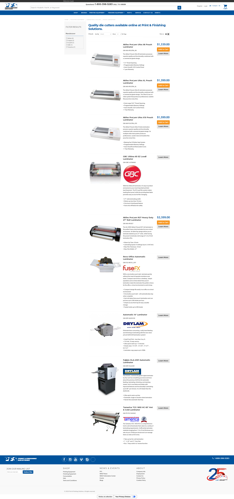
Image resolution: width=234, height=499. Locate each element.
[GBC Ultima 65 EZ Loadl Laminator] (105, 171)
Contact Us (139, 476)
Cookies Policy (141, 480)
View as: (162, 34)
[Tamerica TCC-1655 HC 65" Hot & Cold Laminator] (105, 422)
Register (199, 6)
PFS (101, 471)
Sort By (97, 34)
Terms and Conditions (70, 480)
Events (102, 478)
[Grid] (166, 34)
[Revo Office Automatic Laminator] (105, 264)
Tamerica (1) (71, 47)
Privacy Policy (140, 478)
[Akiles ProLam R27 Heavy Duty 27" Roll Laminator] (105, 232)
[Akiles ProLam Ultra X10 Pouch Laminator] (105, 132)
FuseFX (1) (70, 43)
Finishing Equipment (69, 474)
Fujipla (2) (70, 40)
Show (114, 34)
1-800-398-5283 (104, 4)
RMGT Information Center (108, 476)
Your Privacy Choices (123, 497)
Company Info (140, 471)
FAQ (64, 478)
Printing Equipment (69, 472)
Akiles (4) (70, 38)
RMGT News (103, 474)
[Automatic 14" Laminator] (105, 329)
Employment (140, 474)
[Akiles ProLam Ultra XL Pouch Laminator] (105, 95)
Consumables (67, 476)
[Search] (179, 8)
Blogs (101, 480)
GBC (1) (69, 45)
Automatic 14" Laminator (135, 315)
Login (205, 6)
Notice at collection (105, 497)
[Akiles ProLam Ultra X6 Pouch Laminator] (105, 59)
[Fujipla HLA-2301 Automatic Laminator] (105, 377)
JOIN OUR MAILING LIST (18, 469)
